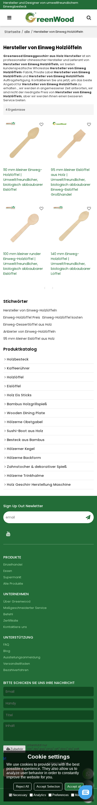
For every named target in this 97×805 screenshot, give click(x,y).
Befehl (8, 614)
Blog (6, 651)
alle (27, 31)
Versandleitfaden (16, 664)
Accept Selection (48, 786)
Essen (7, 571)
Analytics (39, 795)
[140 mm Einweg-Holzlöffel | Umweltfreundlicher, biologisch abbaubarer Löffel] (72, 225)
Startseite (12, 31)
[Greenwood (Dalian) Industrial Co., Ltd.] (49, 18)
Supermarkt (12, 577)
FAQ (6, 645)
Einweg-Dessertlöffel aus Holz (27, 324)
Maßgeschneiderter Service (25, 608)
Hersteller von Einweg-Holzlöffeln (30, 310)
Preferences (60, 795)
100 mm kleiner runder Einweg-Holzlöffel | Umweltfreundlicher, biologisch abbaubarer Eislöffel (23, 263)
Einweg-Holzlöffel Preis (21, 317)
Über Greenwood (16, 601)
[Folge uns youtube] (8, 533)
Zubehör (16, 749)
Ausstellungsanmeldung (21, 657)
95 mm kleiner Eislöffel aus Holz (29, 338)
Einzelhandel (12, 564)
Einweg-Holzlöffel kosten (62, 317)
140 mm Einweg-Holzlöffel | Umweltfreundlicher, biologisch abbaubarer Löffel (70, 263)
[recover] (85, 798)
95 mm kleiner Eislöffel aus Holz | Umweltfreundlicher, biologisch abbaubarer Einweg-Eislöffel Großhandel (70, 182)
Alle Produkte (13, 584)
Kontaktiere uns (15, 627)
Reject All (22, 786)
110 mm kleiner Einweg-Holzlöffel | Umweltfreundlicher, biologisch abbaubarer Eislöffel (23, 179)
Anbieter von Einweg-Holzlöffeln (29, 331)
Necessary (20, 795)
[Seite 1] (44, 287)
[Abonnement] (88, 517)
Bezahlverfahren (15, 670)
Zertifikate (10, 621)
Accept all (74, 786)
